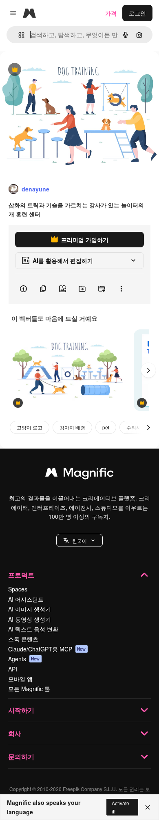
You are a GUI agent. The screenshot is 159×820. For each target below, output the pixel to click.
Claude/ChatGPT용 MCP (47, 649)
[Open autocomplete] (18, 35)
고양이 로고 (29, 427)
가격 (111, 13)
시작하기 (21, 710)
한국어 (79, 540)
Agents (24, 659)
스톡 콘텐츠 (23, 639)
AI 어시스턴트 (26, 599)
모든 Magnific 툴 (29, 688)
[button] (79, 540)
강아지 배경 (72, 427)
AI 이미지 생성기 (29, 609)
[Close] (147, 807)
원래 (47, 70)
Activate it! (120, 807)
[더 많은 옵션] (121, 289)
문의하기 (21, 756)
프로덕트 (21, 575)
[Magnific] (79, 474)
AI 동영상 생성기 (29, 619)
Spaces (17, 589)
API (12, 669)
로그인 (137, 13)
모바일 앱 (20, 679)
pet (105, 427)
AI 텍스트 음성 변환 (33, 629)
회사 (14, 733)
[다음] (148, 370)
